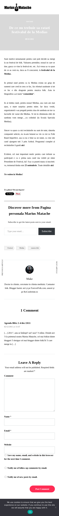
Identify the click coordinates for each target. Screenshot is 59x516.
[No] (55, 507)
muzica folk (35, 248)
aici (22, 145)
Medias (21, 248)
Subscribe (47, 231)
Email (7, 431)
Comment (8, 376)
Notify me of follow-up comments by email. (27, 468)
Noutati (29, 21)
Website (7, 444)
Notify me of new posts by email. (22, 477)
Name (7, 416)
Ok (30, 512)
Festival (10, 248)
